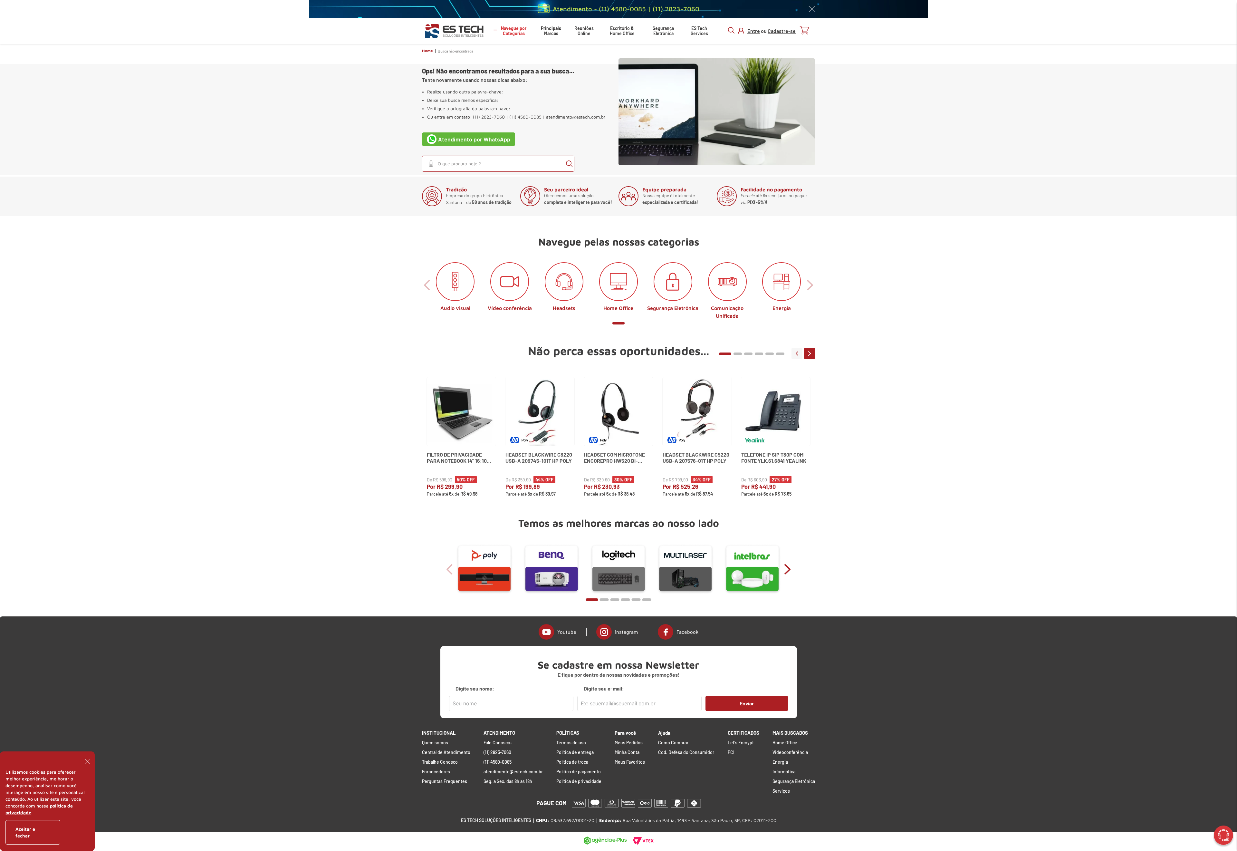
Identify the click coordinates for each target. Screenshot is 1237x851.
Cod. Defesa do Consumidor (686, 752)
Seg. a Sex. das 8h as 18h (508, 781)
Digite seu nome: (474, 688)
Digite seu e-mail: (604, 688)
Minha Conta (627, 752)
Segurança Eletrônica (663, 30)
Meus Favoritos (630, 762)
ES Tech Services (699, 30)
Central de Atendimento (446, 752)
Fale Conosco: (498, 742)
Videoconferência (790, 752)
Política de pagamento (578, 771)
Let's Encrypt (741, 742)
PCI (731, 752)
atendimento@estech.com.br (575, 117)
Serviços (781, 791)
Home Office (784, 742)
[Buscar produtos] (569, 163)
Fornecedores (436, 771)
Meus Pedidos (629, 742)
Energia (780, 762)
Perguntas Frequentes (444, 781)
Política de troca (572, 762)
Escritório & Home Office (622, 30)
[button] (431, 163)
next (809, 353)
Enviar (747, 703)
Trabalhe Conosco (440, 762)
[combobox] (498, 164)
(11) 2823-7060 (497, 752)
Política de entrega (575, 752)
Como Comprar (673, 742)
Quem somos (435, 742)
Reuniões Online (584, 30)
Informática (783, 771)
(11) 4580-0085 (498, 762)
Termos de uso (571, 742)
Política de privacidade (578, 781)
